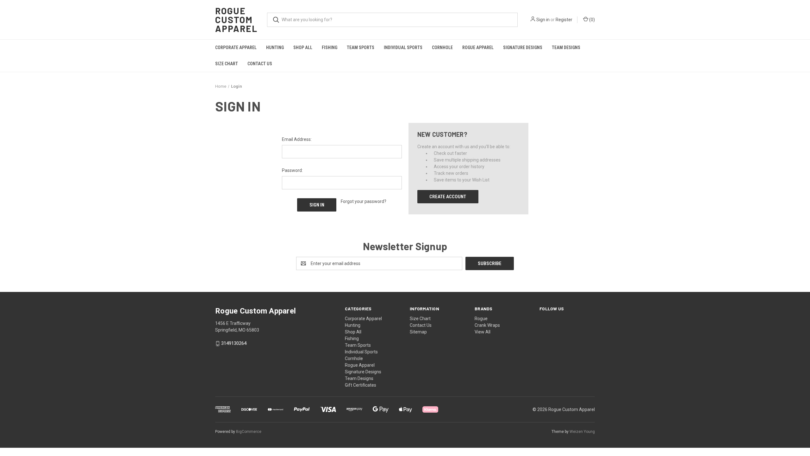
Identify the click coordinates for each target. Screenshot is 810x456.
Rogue (481, 318)
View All (482, 331)
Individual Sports (403, 47)
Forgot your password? (363, 201)
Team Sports (360, 47)
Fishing (329, 47)
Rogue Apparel (478, 47)
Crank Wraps (487, 325)
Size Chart (226, 63)
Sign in (543, 19)
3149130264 (233, 343)
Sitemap (418, 331)
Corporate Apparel (236, 47)
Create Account (447, 197)
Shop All (302, 47)
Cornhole (442, 47)
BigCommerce (248, 431)
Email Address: (297, 139)
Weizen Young (582, 431)
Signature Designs (522, 47)
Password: (292, 170)
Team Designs (566, 47)
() (591, 19)
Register (564, 19)
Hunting (275, 47)
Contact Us (259, 63)
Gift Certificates (360, 385)
